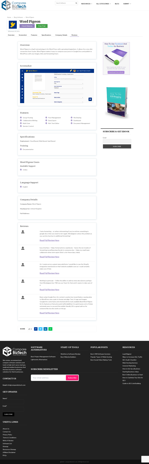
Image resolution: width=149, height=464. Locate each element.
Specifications (46, 35)
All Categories (102, 4)
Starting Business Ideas (130, 372)
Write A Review (8, 440)
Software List (7, 443)
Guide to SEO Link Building (131, 383)
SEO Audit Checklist (129, 360)
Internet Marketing (129, 366)
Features (34, 35)
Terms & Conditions (9, 437)
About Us (6, 429)
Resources (85, 4)
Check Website (27, 26)
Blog (117, 4)
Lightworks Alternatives (39, 359)
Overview (11, 35)
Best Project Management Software (43, 356)
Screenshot (23, 35)
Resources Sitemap (9, 449)
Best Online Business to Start (132, 375)
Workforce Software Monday (70, 354)
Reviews (74, 35)
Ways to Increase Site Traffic (132, 357)
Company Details (61, 35)
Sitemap (5, 446)
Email (104, 138)
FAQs (5, 455)
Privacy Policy (7, 435)
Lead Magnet (126, 354)
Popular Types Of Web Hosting (101, 357)
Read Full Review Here (49, 240)
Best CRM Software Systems (100, 354)
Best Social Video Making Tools (101, 360)
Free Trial (41, 26)
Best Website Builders (68, 357)
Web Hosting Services (130, 363)
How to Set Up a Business (131, 369)
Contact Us (7, 432)
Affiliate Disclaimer (9, 452)
